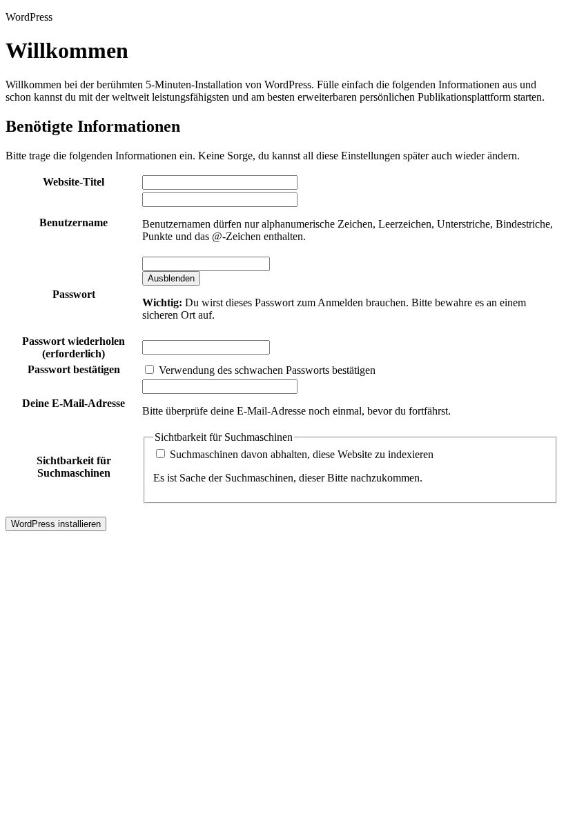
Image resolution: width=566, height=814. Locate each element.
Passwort (73, 294)
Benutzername (73, 222)
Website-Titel (73, 182)
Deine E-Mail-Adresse (73, 403)
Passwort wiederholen (73, 347)
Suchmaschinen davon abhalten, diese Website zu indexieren (300, 454)
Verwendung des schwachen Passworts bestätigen (265, 370)
